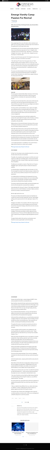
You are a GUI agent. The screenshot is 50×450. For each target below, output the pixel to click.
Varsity (20, 398)
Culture (28, 8)
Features (17, 8)
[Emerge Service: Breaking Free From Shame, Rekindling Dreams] (31, 427)
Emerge (16, 398)
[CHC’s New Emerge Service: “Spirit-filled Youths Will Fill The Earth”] (18, 427)
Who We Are (6, 0)
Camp (12, 398)
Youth (24, 398)
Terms (33, 448)
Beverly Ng (14, 20)
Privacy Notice (29, 448)
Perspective (35, 8)
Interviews (23, 8)
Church (11, 8)
